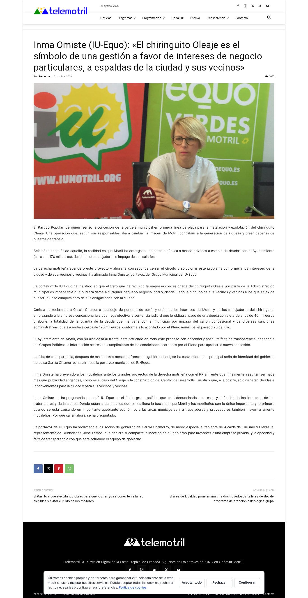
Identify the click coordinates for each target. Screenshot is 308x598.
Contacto (241, 18)
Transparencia (215, 18)
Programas (124, 18)
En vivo (195, 18)
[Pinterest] (58, 468)
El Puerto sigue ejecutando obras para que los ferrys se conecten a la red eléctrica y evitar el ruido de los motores (88, 498)
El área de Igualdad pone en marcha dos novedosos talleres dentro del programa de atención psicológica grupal (222, 498)
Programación (151, 18)
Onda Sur (177, 18)
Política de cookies (132, 587)
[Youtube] (267, 6)
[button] (269, 18)
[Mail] (252, 6)
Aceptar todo (192, 582)
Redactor (44, 76)
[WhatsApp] (69, 468)
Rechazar (219, 582)
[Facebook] (237, 6)
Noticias (105, 18)
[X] (260, 6)
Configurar (247, 582)
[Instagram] (245, 6)
